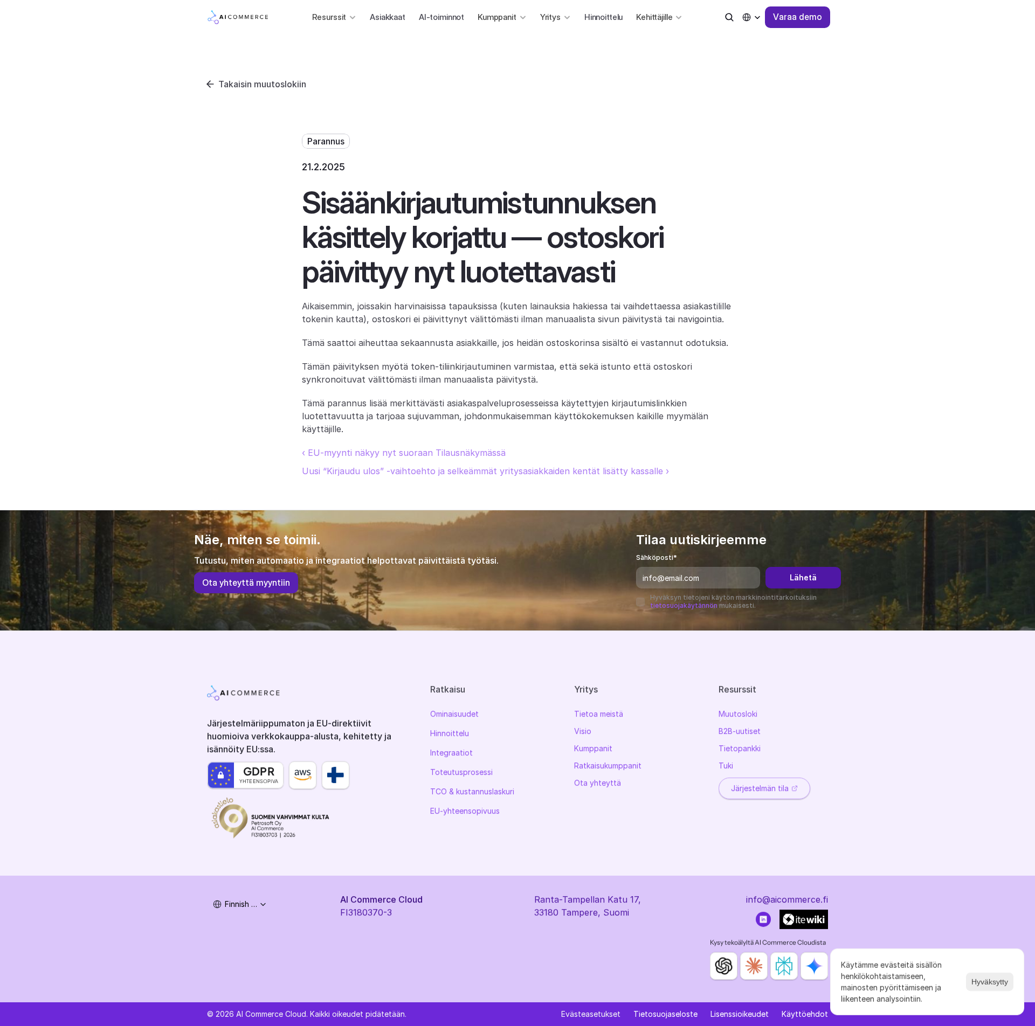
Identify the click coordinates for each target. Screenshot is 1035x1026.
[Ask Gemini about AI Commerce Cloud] (814, 966)
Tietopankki (740, 748)
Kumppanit (593, 748)
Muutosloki (738, 713)
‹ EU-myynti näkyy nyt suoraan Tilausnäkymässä (404, 452)
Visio (582, 731)
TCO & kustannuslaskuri (472, 791)
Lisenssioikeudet (739, 1013)
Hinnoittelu (603, 17)
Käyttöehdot (805, 1013)
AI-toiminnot (441, 17)
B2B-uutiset (740, 731)
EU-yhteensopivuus (465, 810)
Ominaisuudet (454, 713)
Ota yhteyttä (597, 782)
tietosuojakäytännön (683, 605)
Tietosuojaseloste (665, 1013)
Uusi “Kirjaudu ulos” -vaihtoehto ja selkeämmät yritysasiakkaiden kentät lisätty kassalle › (485, 471)
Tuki (726, 765)
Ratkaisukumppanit (607, 765)
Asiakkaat (387, 17)
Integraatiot (451, 752)
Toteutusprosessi (461, 772)
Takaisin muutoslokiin (262, 84)
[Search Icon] (729, 17)
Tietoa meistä (598, 713)
